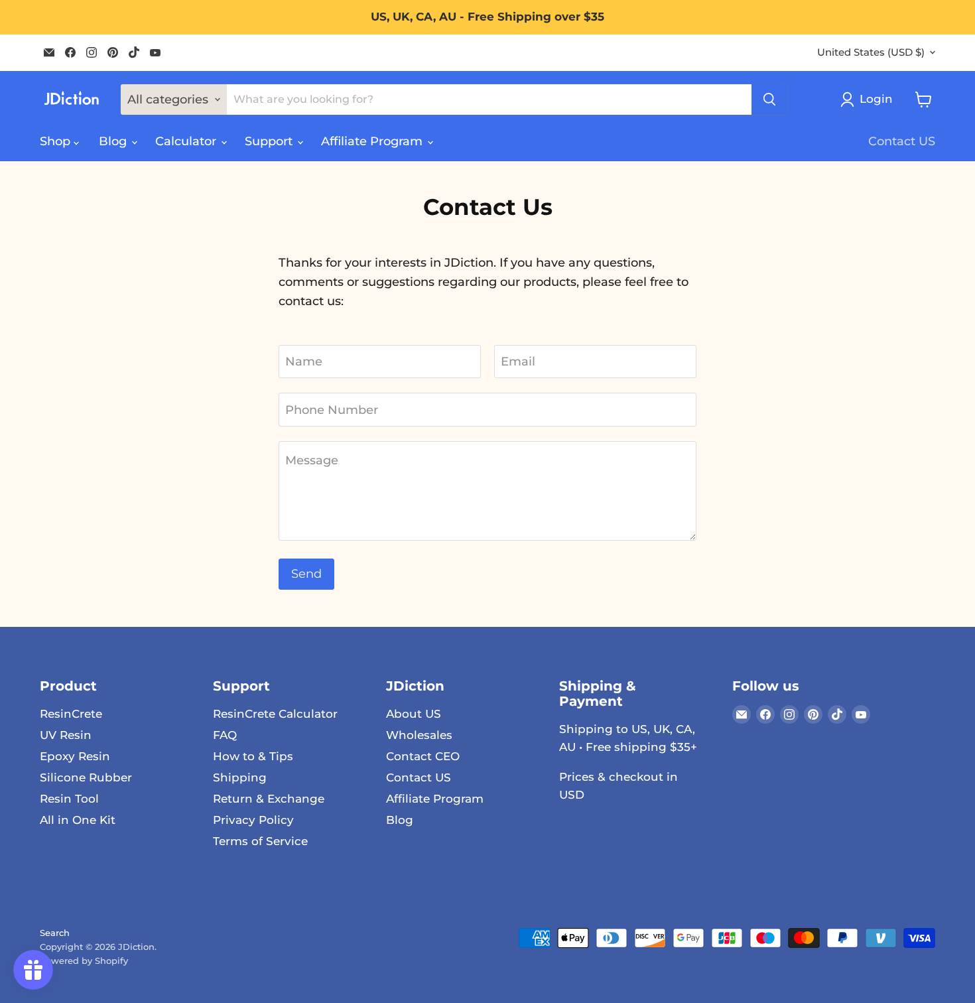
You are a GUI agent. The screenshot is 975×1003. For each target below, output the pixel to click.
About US (413, 713)
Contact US (901, 141)
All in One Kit (77, 820)
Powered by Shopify (84, 960)
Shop (57, 141)
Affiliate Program (373, 141)
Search (55, 932)
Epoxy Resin (75, 756)
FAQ (225, 735)
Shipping (240, 777)
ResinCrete (71, 713)
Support (270, 141)
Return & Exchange (268, 798)
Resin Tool (69, 798)
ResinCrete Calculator (275, 713)
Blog (114, 141)
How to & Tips (253, 756)
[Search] (769, 99)
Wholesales (419, 735)
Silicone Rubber (86, 777)
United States (871, 52)
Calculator (187, 141)
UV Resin (66, 735)
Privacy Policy (253, 820)
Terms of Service (260, 841)
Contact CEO (423, 756)
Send (306, 574)
